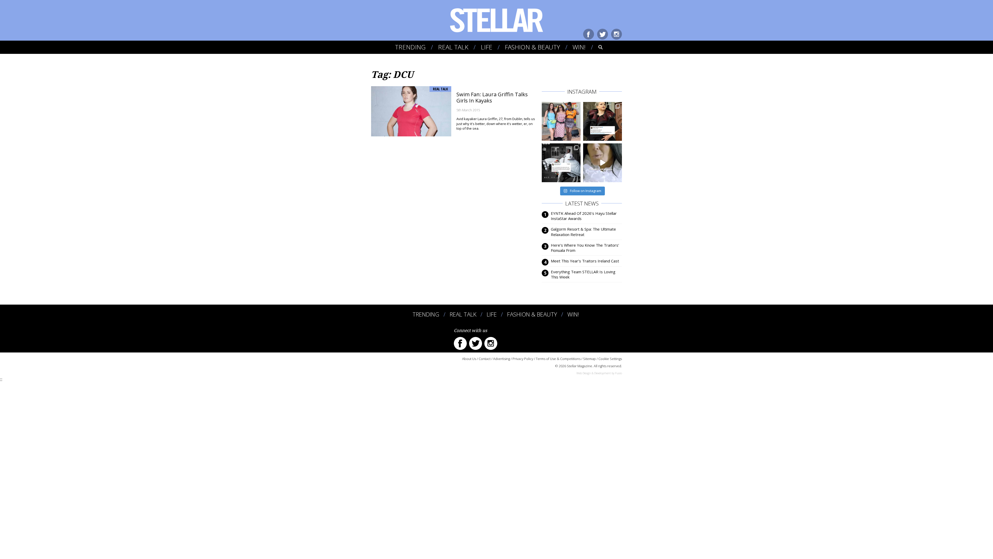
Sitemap (589, 358)
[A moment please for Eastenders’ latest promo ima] (561, 162)
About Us (469, 358)
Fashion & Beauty (532, 47)
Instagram (616, 34)
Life (486, 47)
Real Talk (453, 47)
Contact (485, 358)
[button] (597, 47)
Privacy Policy (523, 358)
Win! (579, 47)
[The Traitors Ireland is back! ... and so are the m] (602, 121)
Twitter (602, 34)
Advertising (501, 358)
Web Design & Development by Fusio (599, 373)
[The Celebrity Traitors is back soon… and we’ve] (602, 162)
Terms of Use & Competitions (558, 358)
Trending (410, 47)
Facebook (588, 34)
